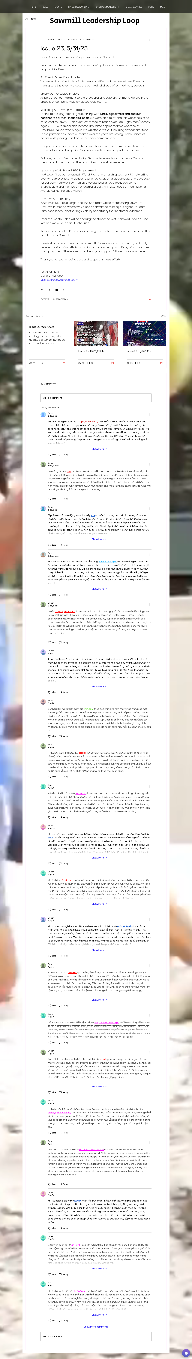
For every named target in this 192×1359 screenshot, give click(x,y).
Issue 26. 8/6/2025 (139, 351)
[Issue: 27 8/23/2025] (96, 333)
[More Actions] (150, 414)
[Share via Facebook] (41, 289)
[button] (186, 1353)
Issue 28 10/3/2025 (41, 326)
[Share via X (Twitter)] (49, 289)
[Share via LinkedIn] (56, 289)
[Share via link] (64, 289)
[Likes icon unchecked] (50, 455)
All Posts (31, 19)
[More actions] (150, 39)
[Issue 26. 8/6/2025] (144, 333)
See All (162, 315)
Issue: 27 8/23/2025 (91, 351)
